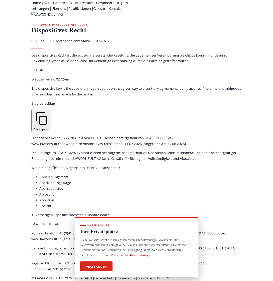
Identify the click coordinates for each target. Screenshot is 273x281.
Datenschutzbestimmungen (131, 255)
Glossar (99, 8)
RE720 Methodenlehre (62, 41)
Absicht (45, 206)
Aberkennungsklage (55, 182)
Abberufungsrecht (53, 177)
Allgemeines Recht (72, 24)
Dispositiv (49, 214)
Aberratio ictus (51, 188)
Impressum (84, 2)
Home (36, 2)
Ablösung (47, 194)
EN (125, 2)
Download (104, 2)
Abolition (46, 200)
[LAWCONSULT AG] (136, 17)
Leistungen (40, 8)
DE (118, 2)
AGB (47, 2)
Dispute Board (89, 214)
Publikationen (80, 8)
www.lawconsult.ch (46, 239)
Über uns (58, 8)
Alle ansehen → (108, 167)
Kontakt (115, 8)
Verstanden (96, 266)
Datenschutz (63, 2)
